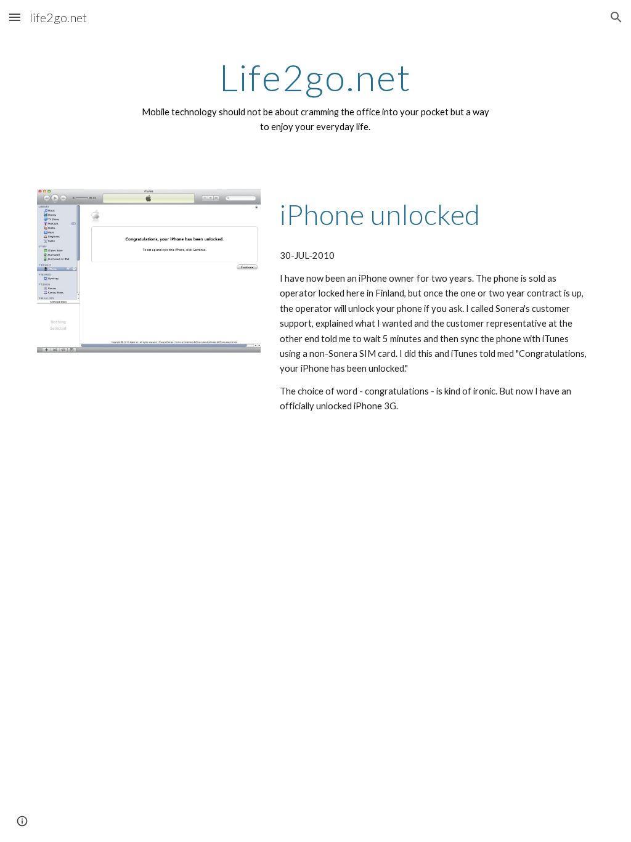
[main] (315, 96)
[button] (15, 17)
